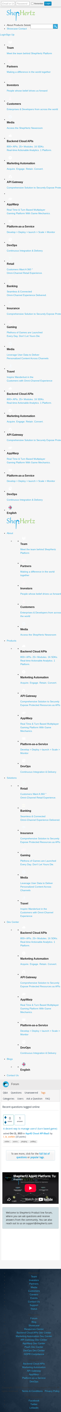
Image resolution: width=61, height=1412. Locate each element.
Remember (38, 4)
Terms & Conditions (32, 1391)
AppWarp (34, 1374)
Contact (22, 28)
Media (34, 1287)
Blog (34, 1322)
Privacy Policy (52, 1391)
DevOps (34, 1381)
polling (33, 1141)
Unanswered (31, 1092)
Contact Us (34, 1301)
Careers (34, 1294)
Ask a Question (34, 1098)
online (7, 1141)
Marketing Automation (34, 1367)
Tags (43, 1092)
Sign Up (10, 34)
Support (34, 1305)
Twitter (33, 1404)
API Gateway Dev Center (34, 1339)
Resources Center (34, 1329)
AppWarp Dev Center (34, 1343)
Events (34, 1298)
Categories (8, 1098)
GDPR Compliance (34, 1354)
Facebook (34, 1400)
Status (33, 1308)
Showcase (12, 28)
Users (20, 1098)
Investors (34, 1280)
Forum (15, 1084)
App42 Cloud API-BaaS (37, 1133)
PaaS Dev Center (34, 1347)
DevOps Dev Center (34, 1350)
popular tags (37, 1157)
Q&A (5, 1092)
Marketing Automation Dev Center (34, 1336)
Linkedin (33, 1407)
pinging (24, 1141)
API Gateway (34, 1370)
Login (3, 34)
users (15, 1141)
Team (34, 1276)
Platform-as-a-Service (34, 1378)
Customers (34, 1290)
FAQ (47, 1098)
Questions (16, 1092)
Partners (33, 1283)
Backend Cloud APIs (34, 1363)
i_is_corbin (9, 1136)
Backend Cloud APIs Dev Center (34, 1332)
